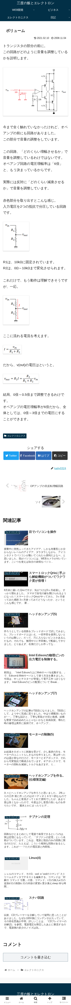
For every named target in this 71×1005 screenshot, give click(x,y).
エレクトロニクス (16, 435)
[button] (63, 577)
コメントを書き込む (35, 957)
